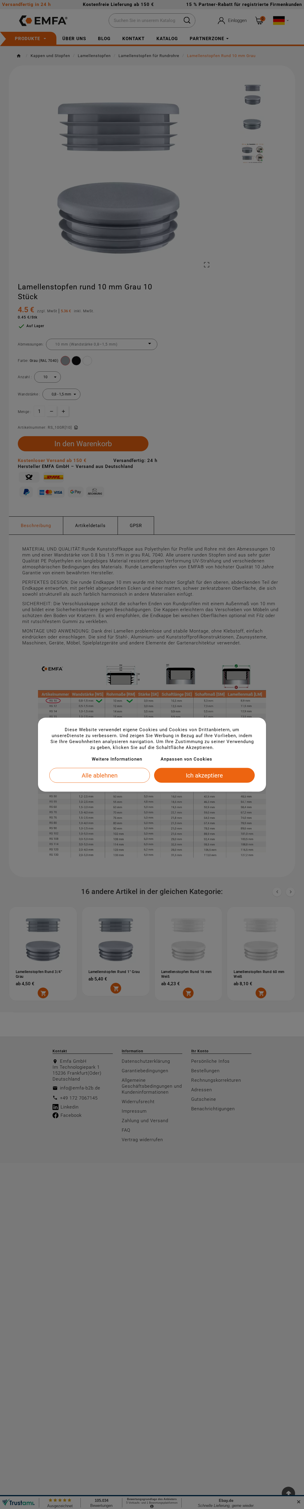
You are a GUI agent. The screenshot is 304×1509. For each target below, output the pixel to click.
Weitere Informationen (117, 758)
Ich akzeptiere (204, 775)
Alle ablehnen (100, 775)
